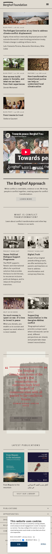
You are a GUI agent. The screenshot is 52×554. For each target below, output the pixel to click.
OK (19, 544)
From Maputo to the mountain (11, 486)
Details (43, 544)
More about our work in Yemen (26, 419)
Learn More (26, 199)
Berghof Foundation (16, 4)
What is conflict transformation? (26, 215)
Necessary (21, 537)
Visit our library (26, 494)
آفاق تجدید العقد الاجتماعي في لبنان (38, 486)
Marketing (31, 540)
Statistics (15, 540)
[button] (47, 4)
